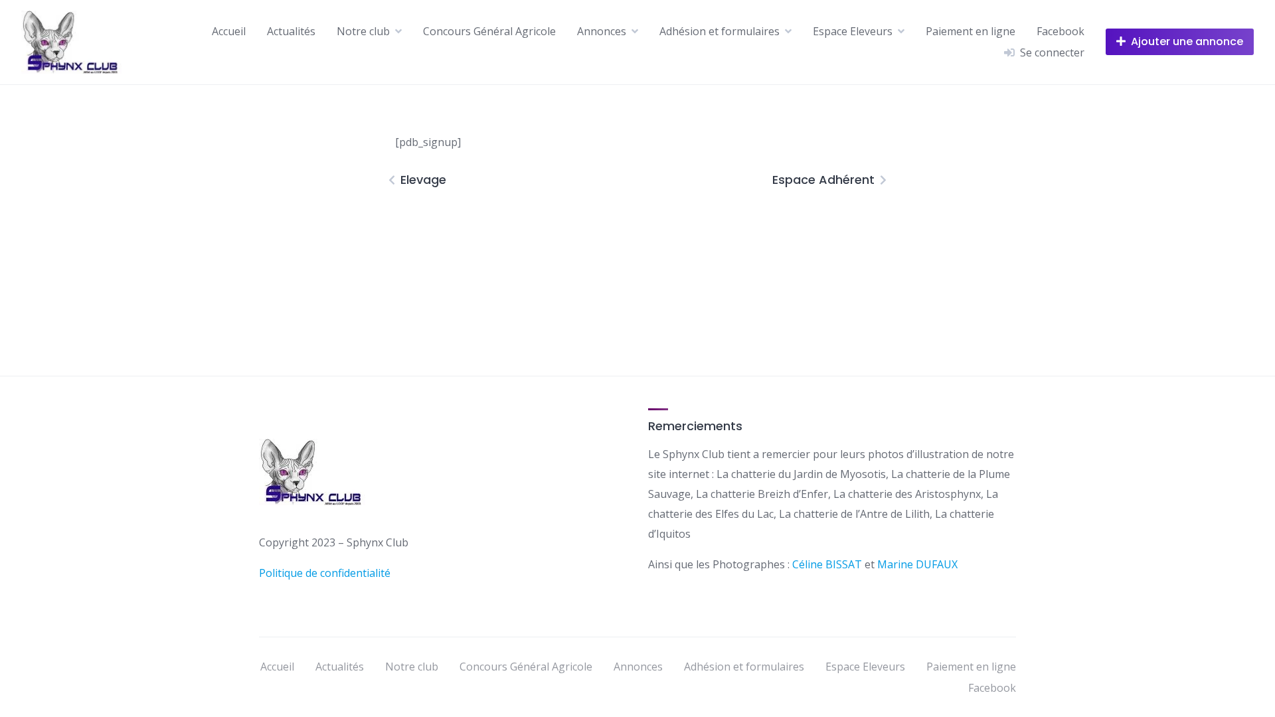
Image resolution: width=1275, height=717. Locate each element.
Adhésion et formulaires (719, 31)
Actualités (291, 31)
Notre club (363, 31)
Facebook (1060, 31)
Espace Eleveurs (852, 31)
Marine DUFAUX (917, 564)
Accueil (229, 31)
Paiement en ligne (970, 31)
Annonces (601, 31)
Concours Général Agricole (489, 31)
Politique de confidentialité (324, 573)
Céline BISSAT (828, 564)
